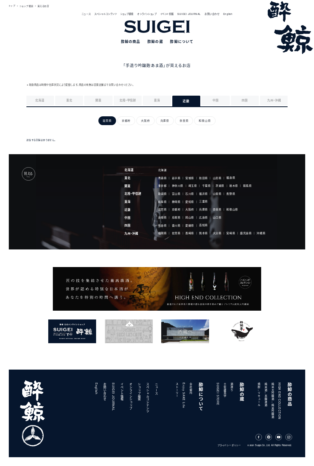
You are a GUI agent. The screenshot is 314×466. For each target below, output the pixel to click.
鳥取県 (176, 217)
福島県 (230, 178)
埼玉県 (192, 186)
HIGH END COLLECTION (279, 401)
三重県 (203, 202)
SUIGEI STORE (218, 394)
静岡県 (176, 202)
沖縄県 (261, 233)
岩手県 (176, 178)
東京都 (162, 186)
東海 (127, 202)
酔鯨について (201, 397)
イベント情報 (167, 14)
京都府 (176, 210)
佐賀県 (176, 233)
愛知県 (189, 202)
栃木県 (233, 186)
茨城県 (220, 186)
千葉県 (206, 186)
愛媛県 (189, 225)
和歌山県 (232, 209)
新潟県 (162, 194)
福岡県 (162, 233)
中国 (127, 218)
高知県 (203, 225)
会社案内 (191, 388)
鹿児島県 (246, 233)
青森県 (162, 178)
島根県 (162, 217)
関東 (127, 186)
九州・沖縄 (131, 233)
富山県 (176, 194)
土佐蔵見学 (225, 390)
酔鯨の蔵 (242, 392)
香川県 (176, 225)
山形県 (217, 178)
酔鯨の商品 (290, 394)
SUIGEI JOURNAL (189, 14)
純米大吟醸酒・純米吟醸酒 (273, 401)
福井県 (203, 194)
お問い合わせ (211, 14)
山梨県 (217, 194)
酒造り (232, 387)
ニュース (86, 14)
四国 (127, 225)
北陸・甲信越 (132, 194)
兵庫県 (203, 210)
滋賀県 (162, 210)
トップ (12, 6)
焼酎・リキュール (259, 395)
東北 (127, 178)
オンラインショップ (146, 14)
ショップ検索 (127, 14)
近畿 (127, 210)
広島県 (203, 217)
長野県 (230, 194)
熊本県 (203, 233)
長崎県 (189, 233)
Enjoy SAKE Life (184, 395)
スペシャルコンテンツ (105, 14)
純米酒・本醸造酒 (266, 395)
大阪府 (189, 210)
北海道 (129, 170)
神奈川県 (177, 186)
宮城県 (189, 178)
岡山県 (189, 217)
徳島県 (162, 225)
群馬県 (247, 185)
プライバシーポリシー (229, 445)
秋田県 (203, 178)
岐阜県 (162, 202)
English (227, 14)
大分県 (217, 233)
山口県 (217, 217)
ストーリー (177, 390)
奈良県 (217, 210)
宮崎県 (230, 233)
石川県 (189, 194)
